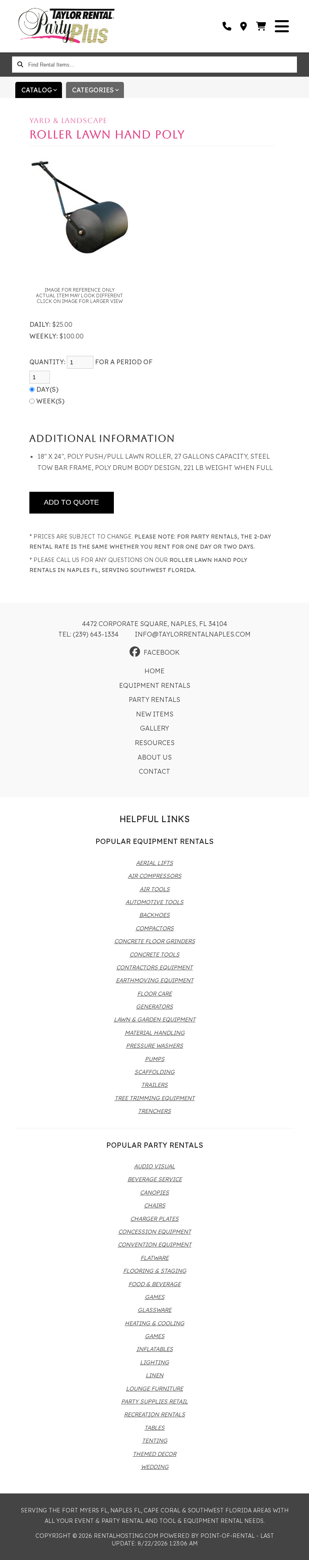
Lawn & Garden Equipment (155, 1019)
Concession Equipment (154, 1231)
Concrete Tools (154, 954)
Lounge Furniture (154, 1388)
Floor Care (154, 993)
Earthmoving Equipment (155, 980)
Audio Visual (154, 1166)
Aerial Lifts (154, 863)
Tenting (154, 1440)
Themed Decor (154, 1454)
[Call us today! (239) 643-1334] (227, 26)
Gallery (154, 728)
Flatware (154, 1257)
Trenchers (154, 1111)
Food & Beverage (154, 1284)
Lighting (154, 1362)
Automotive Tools (154, 902)
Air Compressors (154, 875)
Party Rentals (154, 699)
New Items (154, 714)
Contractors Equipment (154, 967)
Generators (154, 1006)
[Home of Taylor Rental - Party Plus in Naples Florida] (66, 26)
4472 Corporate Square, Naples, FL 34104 (154, 624)
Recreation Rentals (154, 1414)
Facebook (161, 652)
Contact (154, 771)
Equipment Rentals (154, 685)
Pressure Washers (154, 1045)
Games (155, 1297)
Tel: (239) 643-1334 (88, 634)
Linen (154, 1375)
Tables (154, 1427)
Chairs (154, 1205)
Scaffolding (154, 1072)
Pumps (155, 1059)
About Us (155, 757)
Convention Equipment (155, 1244)
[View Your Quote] (261, 26)
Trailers (154, 1084)
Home (154, 671)
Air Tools (155, 889)
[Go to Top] (297, 1548)
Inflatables (154, 1349)
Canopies (154, 1192)
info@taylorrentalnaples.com (193, 634)
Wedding (155, 1466)
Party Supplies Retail (154, 1401)
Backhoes (154, 915)
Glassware (154, 1310)
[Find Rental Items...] (20, 64)
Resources (155, 743)
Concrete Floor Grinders (154, 941)
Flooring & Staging (154, 1270)
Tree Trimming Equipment (155, 1098)
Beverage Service (155, 1179)
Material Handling (155, 1032)
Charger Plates (154, 1218)
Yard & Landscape (68, 120)
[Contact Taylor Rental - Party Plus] (244, 26)
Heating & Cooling (154, 1323)
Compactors (155, 928)
